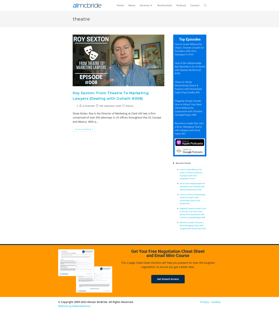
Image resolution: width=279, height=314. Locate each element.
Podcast (129, 106)
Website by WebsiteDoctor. (74, 306)
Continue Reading (85, 128)
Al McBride (88, 106)
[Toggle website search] (205, 5)
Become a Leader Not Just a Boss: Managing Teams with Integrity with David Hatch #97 (193, 225)
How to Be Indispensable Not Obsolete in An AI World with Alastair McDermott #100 (192, 186)
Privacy (204, 302)
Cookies (216, 302)
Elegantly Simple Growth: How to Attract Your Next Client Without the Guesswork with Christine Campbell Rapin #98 (188, 107)
